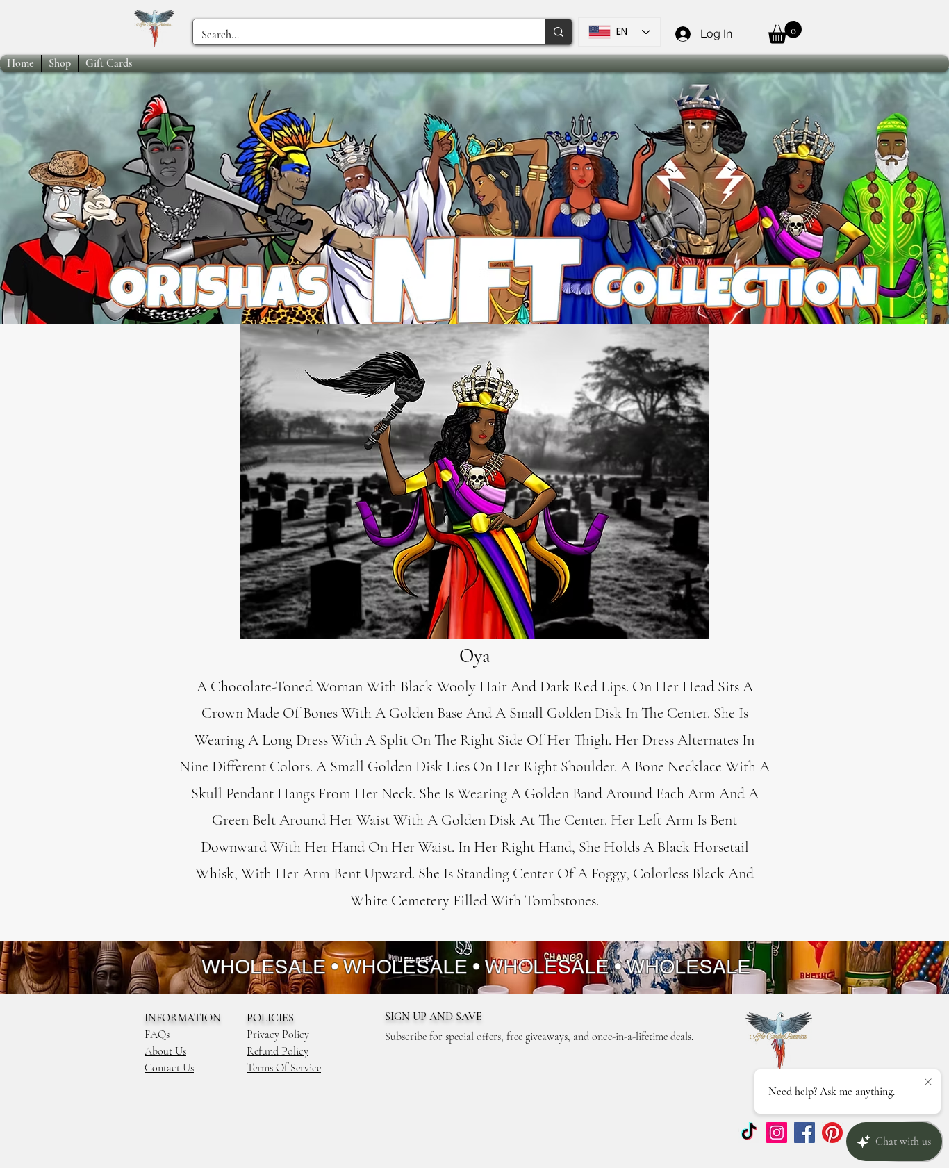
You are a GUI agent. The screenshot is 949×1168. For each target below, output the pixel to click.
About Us (165, 1051)
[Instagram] (776, 1132)
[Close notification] (928, 1082)
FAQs (157, 1035)
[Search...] (558, 31)
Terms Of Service (284, 1068)
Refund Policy (277, 1051)
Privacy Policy (278, 1035)
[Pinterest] (832, 1132)
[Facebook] (804, 1132)
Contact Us (169, 1068)
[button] (785, 32)
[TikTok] (748, 1132)
